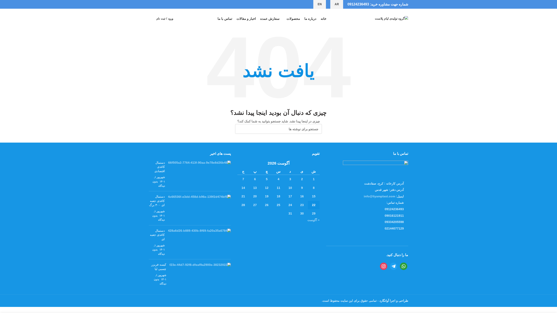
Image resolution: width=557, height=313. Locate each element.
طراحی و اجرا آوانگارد (393, 300)
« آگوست (313, 220)
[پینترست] (161, 4)
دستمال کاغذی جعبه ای (157, 235)
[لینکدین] (156, 4)
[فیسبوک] (171, 4)
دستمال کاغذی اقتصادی (159, 167)
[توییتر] (166, 4)
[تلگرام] (151, 4)
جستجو (240, 129)
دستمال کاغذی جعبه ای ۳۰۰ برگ (157, 201)
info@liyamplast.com (379, 196)
